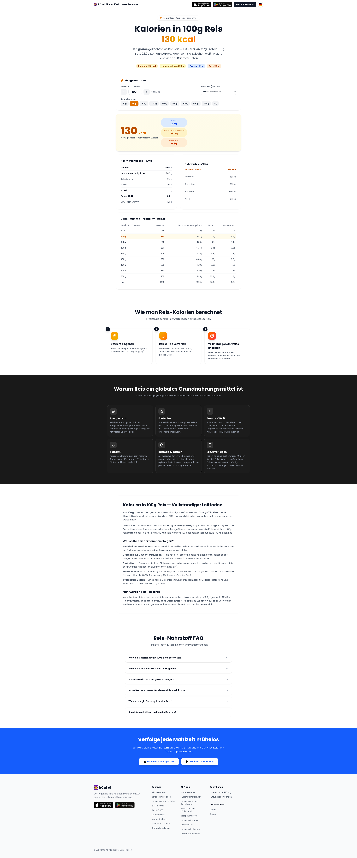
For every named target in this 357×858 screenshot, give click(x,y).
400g (185, 103)
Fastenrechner (188, 792)
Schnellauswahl (129, 99)
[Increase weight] (146, 92)
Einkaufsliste (187, 824)
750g (206, 103)
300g (175, 103)
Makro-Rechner (159, 819)
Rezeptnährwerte (189, 815)
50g (125, 103)
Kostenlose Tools (245, 4)
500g (196, 103)
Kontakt (213, 809)
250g (164, 103)
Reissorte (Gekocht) (211, 86)
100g (134, 103)
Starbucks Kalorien (161, 828)
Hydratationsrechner (191, 796)
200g (154, 103)
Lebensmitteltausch (190, 820)
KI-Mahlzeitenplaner (190, 833)
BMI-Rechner (158, 805)
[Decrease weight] (124, 92)
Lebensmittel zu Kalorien (163, 801)
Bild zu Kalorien (159, 792)
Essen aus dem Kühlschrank (188, 810)
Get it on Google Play (202, 761)
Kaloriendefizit (158, 814)
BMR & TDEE (157, 810)
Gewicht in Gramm (130, 86)
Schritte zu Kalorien (161, 823)
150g (144, 103)
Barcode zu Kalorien (161, 796)
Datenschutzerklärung (220, 792)
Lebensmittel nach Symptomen (190, 802)
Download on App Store (160, 761)
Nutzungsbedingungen (221, 796)
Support (213, 814)
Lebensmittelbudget (191, 829)
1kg (215, 103)
